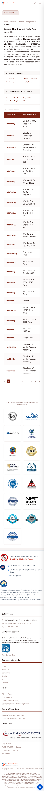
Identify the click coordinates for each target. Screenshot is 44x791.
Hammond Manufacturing (13, 98)
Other (25, 101)
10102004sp (11, 263)
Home (6, 22)
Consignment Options (10, 750)
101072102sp (11, 202)
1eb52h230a (11, 347)
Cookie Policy (7, 697)
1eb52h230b (11, 147)
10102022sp (11, 301)
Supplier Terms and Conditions (13, 715)
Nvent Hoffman (28, 98)
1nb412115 (10, 136)
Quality (4, 676)
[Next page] (39, 381)
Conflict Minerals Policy (10, 700)
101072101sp (11, 192)
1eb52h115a (11, 371)
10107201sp (11, 159)
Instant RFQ (6, 753)
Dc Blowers (10, 82)
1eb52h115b (11, 359)
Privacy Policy (7, 694)
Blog (3, 679)
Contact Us (6, 673)
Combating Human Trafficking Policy (15, 704)
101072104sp (11, 225)
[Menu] (40, 3)
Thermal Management (26, 22)
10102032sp (11, 310)
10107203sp (11, 171)
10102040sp (11, 330)
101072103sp (11, 213)
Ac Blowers (10, 79)
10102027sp (11, 124)
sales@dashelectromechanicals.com (18, 623)
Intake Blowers (28, 82)
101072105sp (11, 235)
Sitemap (5, 683)
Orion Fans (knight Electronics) (13, 101)
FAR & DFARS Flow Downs (11, 747)
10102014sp (11, 282)
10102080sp (11, 338)
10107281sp (11, 244)
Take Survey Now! (8, 655)
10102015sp (11, 293)
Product (13, 22)
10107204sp (11, 182)
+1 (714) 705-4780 (11, 627)
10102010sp (11, 272)
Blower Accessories (30, 79)
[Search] (35, 3)
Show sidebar (11, 13)
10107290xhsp (12, 254)
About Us (5, 670)
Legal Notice (6, 744)
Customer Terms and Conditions (13, 718)
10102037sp (11, 321)
